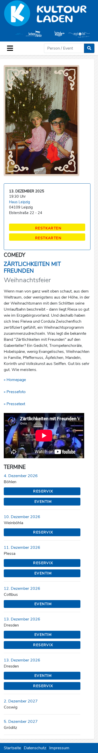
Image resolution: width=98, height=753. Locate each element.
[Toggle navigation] (10, 48)
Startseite (12, 748)
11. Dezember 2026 (22, 547)
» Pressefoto (15, 392)
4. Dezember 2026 (21, 476)
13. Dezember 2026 (22, 619)
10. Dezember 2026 (22, 517)
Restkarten (48, 228)
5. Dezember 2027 (21, 721)
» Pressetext (14, 404)
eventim (43, 501)
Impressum (59, 748)
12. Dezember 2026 (22, 588)
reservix (43, 491)
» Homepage (15, 380)
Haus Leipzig (19, 201)
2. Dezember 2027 (21, 701)
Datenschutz (35, 748)
